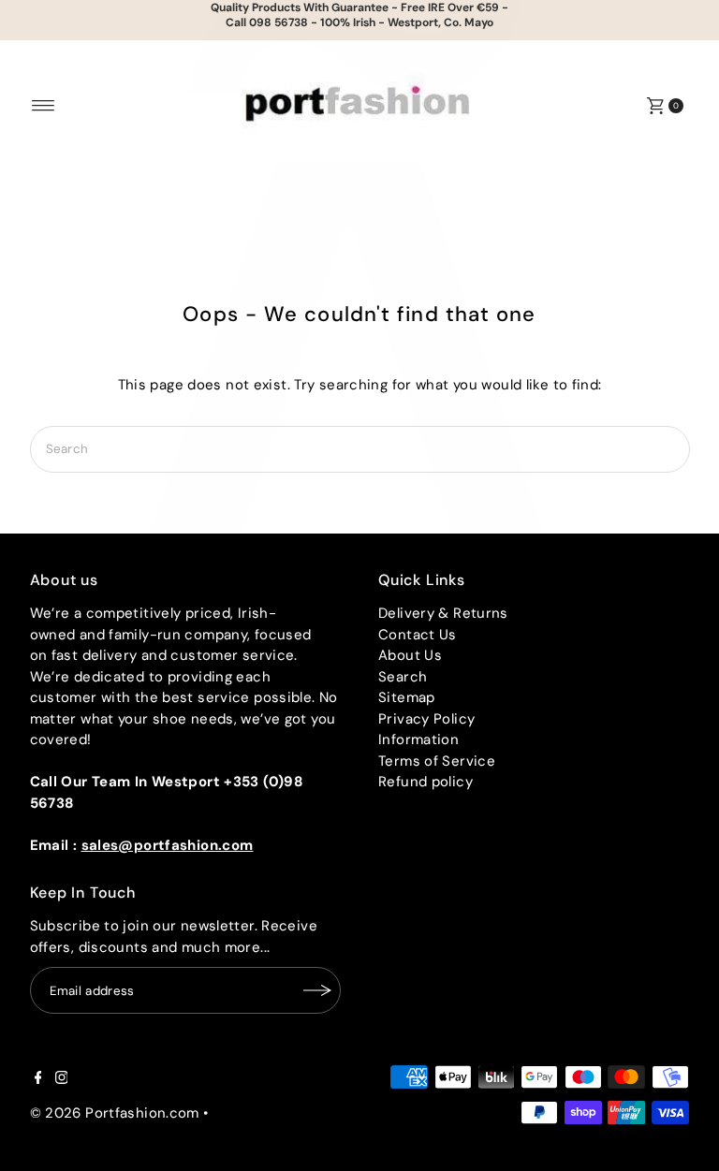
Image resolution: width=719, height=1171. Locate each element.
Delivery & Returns (443, 613)
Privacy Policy (426, 719)
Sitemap (406, 697)
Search (402, 676)
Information (418, 739)
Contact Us (417, 634)
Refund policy (425, 781)
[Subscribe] (317, 990)
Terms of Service (436, 761)
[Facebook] (38, 1079)
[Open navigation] (43, 105)
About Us (410, 655)
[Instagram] (61, 1079)
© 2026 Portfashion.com (114, 1113)
